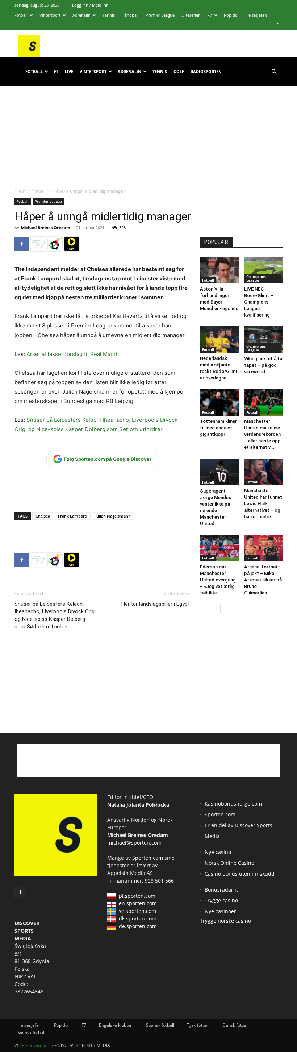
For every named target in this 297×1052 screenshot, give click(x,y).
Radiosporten (206, 71)
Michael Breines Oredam (45, 227)
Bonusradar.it (221, 889)
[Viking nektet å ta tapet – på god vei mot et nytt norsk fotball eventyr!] (263, 339)
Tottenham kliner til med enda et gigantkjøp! (218, 427)
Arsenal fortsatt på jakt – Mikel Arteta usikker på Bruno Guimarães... (263, 580)
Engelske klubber (116, 1025)
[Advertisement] (148, 130)
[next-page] (216, 608)
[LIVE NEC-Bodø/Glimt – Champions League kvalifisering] (263, 270)
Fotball (21, 15)
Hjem (19, 191)
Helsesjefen (256, 15)
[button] (274, 71)
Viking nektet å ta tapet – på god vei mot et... (263, 365)
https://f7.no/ (38, 244)
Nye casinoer (220, 911)
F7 (210, 15)
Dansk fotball (235, 1025)
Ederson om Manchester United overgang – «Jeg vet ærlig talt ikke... (218, 580)
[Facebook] (277, 25)
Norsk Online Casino (229, 862)
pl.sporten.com (137, 895)
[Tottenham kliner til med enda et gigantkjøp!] (219, 402)
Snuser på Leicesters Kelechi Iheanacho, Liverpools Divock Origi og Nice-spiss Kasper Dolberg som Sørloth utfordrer (55, 615)
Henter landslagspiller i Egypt (155, 604)
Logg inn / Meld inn (90, 5)
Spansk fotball (160, 1025)
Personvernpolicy (36, 1045)
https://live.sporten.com (71, 244)
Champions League (256, 278)
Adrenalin (81, 15)
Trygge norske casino (225, 920)
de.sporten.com (138, 926)
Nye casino (218, 852)
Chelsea (42, 516)
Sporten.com (148, 857)
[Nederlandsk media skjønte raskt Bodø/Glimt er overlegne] (219, 339)
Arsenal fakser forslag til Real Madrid (73, 354)
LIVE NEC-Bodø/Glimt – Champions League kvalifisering (258, 302)
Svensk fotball (31, 1033)
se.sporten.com (137, 910)
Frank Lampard (72, 516)
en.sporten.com (138, 903)
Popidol (231, 15)
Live (69, 71)
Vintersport (49, 15)
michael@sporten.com (134, 842)
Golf (178, 71)
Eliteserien (191, 15)
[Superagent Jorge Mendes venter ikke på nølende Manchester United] (219, 472)
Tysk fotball (198, 1025)
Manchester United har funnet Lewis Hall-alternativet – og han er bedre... (263, 503)
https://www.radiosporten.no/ (55, 244)
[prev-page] (204, 608)
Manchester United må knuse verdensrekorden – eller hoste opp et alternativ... (262, 434)
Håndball (130, 15)
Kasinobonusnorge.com (233, 803)
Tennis (109, 15)
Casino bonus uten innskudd (240, 873)
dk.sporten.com (137, 918)
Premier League (160, 15)
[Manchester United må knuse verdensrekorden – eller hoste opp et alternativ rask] (263, 402)
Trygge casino (221, 900)
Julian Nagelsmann (113, 516)
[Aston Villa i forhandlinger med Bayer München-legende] (219, 270)
